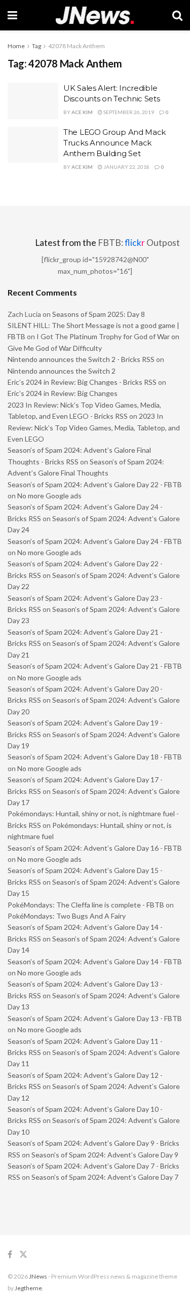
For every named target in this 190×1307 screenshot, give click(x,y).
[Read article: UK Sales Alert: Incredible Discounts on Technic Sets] (33, 101)
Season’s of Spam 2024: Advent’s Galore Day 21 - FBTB (95, 666)
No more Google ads (49, 495)
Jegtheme (28, 1288)
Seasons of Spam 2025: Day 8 (98, 314)
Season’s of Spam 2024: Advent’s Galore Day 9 (104, 1154)
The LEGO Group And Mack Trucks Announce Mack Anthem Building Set (114, 142)
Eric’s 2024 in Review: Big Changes (63, 393)
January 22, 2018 (125, 167)
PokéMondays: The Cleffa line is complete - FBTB (86, 904)
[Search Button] (177, 15)
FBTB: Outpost (139, 242)
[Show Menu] (12, 15)
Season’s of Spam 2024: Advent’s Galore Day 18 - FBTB (95, 756)
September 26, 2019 (128, 112)
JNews (38, 1276)
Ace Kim (82, 112)
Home (16, 46)
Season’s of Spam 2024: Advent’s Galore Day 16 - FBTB (95, 848)
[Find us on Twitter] (23, 1254)
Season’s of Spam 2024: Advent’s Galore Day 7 (104, 1177)
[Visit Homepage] (95, 15)
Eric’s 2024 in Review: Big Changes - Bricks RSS (82, 382)
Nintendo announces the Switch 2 (62, 371)
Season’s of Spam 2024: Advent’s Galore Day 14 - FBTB (95, 961)
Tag (36, 46)
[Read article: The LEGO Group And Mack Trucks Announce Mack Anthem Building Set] (33, 145)
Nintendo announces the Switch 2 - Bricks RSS (81, 359)
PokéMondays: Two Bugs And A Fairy (67, 916)
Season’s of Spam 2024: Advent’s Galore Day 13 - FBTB (95, 1018)
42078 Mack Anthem (76, 46)
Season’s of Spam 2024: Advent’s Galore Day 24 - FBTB (95, 541)
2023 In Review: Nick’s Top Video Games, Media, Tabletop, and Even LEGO (94, 427)
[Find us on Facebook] (10, 1254)
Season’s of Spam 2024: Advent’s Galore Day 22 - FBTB (95, 484)
